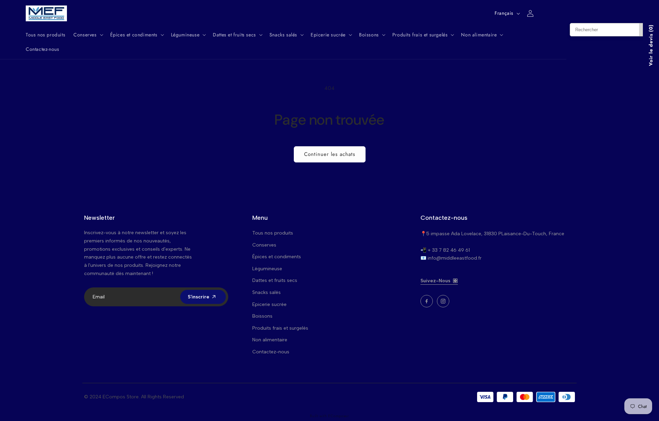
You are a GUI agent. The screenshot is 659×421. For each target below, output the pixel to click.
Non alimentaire (269, 340)
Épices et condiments (276, 257)
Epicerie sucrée (269, 304)
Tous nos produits (272, 233)
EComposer (338, 416)
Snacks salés (266, 292)
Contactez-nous (270, 352)
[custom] (426, 301)
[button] (87, 34)
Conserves (264, 245)
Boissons (262, 316)
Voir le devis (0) (650, 45)
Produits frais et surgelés (280, 328)
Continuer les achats (329, 154)
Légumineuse (267, 269)
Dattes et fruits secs (274, 280)
